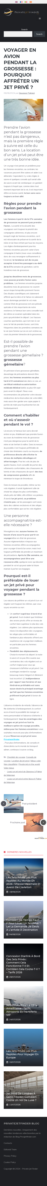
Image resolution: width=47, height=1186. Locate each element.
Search (24, 29)
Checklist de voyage (16, 757)
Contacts (8, 1143)
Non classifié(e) (11, 764)
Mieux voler (35, 760)
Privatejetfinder (12, 739)
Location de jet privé (20, 760)
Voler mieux (9, 768)
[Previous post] (3, 803)
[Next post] (43, 822)
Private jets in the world (29, 764)
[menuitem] (16, 2)
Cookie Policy (10, 1162)
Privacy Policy (10, 1156)
